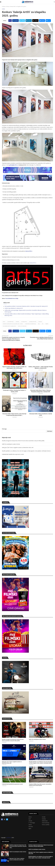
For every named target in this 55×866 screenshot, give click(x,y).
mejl (39, 323)
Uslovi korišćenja (45, 822)
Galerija (17, 321)
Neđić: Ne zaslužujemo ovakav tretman (11, 444)
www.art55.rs (33, 262)
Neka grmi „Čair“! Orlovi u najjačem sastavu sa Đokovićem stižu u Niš (17, 447)
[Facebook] (2, 819)
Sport (30, 818)
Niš (42, 323)
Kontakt (43, 816)
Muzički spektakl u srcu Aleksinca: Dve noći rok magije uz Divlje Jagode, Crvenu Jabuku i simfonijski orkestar (26, 451)
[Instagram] (4, 819)
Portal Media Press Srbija (12, 298)
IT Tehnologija (32, 822)
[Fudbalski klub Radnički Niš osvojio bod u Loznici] (14, 774)
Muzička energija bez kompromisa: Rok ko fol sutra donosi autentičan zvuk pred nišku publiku (23, 440)
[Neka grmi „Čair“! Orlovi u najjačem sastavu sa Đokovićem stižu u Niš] (14, 752)
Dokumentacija (10, 321)
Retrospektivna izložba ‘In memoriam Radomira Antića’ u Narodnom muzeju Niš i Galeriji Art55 (26, 306)
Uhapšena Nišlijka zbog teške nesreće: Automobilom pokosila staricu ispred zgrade (40, 785)
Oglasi (30, 828)
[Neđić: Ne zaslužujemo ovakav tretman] (41, 730)
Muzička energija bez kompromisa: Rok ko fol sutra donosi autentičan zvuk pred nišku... (17, 846)
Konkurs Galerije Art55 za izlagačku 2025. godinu (13, 323)
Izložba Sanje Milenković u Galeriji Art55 (14, 308)
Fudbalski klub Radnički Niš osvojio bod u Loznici (13, 454)
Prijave (46, 323)
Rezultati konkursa (22, 326)
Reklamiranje (45, 820)
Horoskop (31, 826)
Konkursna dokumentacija (30, 323)
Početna (3, 6)
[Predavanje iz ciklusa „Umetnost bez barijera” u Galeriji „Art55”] (14, 380)
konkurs (40, 321)
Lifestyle (30, 820)
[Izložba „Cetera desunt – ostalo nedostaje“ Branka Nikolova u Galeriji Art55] (40, 356)
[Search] (54, 2)
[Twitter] (7, 819)
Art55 (4, 321)
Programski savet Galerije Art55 (9, 326)
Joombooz (9, 837)
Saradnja (44, 818)
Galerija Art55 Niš (32, 321)
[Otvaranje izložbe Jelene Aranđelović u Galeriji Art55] (40, 404)
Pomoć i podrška (45, 824)
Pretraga (4, 429)
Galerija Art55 (24, 321)
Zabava (30, 824)
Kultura (30, 816)
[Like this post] (10, 20)
